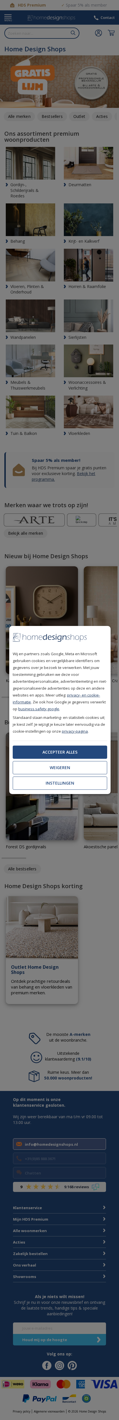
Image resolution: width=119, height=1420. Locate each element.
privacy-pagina (75, 731)
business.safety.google (38, 708)
